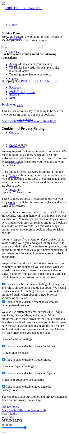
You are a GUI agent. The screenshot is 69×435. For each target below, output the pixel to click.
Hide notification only (33, 121)
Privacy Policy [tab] (10, 390)
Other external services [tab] (15, 305)
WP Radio (8, 417)
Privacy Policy (10, 406)
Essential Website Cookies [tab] (17, 192)
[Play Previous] (3, 425)
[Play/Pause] (6, 425)
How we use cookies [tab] (14, 144)
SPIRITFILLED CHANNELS (38, 81)
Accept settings (11, 121)
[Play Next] (10, 425)
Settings (51, 121)
